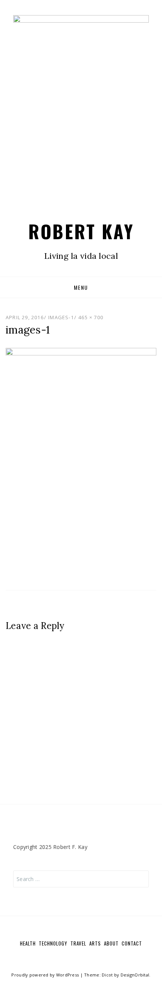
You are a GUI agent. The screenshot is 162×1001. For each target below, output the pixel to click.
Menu (81, 287)
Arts (95, 943)
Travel (78, 943)
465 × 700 (90, 317)
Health (28, 943)
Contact (132, 943)
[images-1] (81, 460)
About (111, 943)
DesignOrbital (135, 975)
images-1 (61, 317)
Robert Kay (81, 231)
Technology (53, 943)
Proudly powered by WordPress (45, 975)
